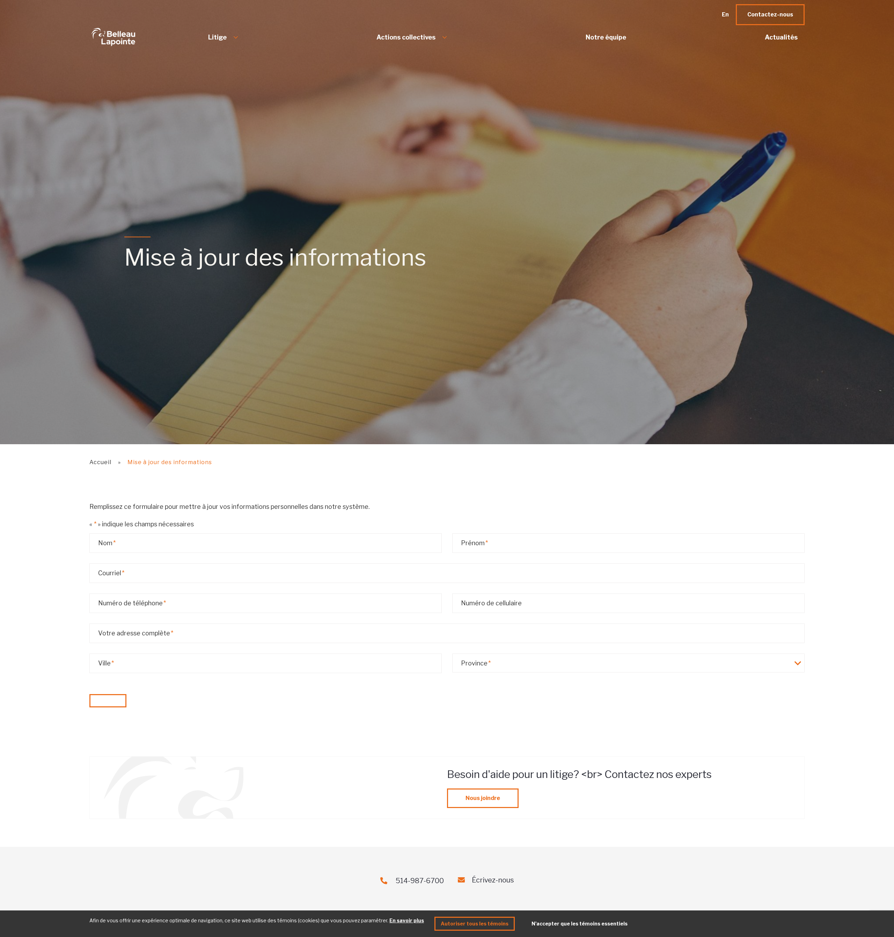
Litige (217, 37)
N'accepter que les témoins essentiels (580, 924)
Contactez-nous (770, 14)
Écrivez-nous (493, 880)
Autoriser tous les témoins (474, 924)
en (725, 14)
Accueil (100, 462)
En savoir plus (406, 920)
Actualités (781, 37)
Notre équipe (606, 37)
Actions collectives (405, 37)
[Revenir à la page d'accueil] (122, 37)
